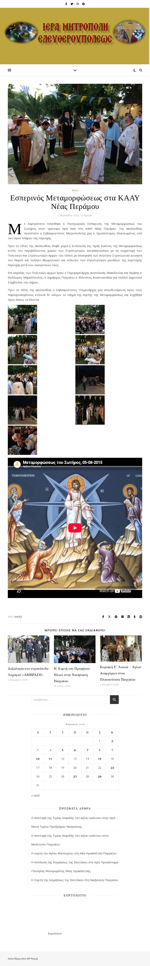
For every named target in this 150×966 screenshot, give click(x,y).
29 (99, 776)
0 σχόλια (86, 215)
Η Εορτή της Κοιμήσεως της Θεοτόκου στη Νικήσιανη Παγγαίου (74, 880)
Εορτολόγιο (55, 933)
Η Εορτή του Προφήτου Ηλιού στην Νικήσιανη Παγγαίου (72, 674)
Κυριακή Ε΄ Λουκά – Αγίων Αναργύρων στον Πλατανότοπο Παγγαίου (120, 673)
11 (50, 759)
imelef (18, 616)
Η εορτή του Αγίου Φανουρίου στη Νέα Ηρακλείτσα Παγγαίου (73, 853)
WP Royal (32, 958)
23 (112, 768)
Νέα (75, 190)
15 (99, 759)
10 (37, 759)
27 (75, 776)
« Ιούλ (35, 795)
